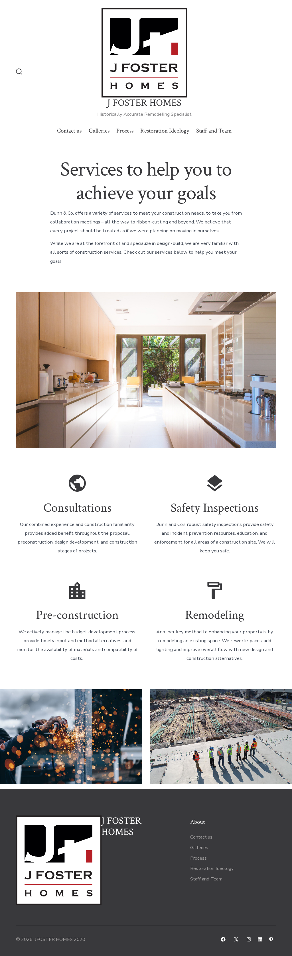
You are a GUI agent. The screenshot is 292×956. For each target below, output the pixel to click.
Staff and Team (214, 131)
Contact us (69, 131)
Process (124, 131)
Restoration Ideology (164, 131)
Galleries (99, 131)
